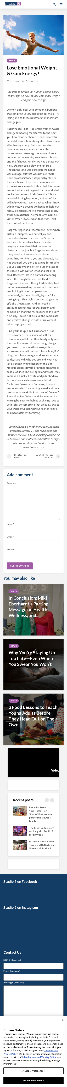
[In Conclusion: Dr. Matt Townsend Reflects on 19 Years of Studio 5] (20, 844)
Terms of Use (51, 1050)
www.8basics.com (33, 447)
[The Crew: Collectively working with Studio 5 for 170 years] (20, 831)
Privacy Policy (10, 1054)
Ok (63, 1020)
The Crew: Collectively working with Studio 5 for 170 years (41, 831)
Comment (11, 483)
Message (13, 982)
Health (12, 60)
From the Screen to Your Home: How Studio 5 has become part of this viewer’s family (40, 814)
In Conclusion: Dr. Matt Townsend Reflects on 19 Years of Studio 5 (41, 845)
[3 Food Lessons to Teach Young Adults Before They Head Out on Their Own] (33, 719)
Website (10, 549)
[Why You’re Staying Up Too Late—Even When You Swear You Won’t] (33, 664)
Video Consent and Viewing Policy (38, 1057)
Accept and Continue (33, 1080)
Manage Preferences (33, 1070)
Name (10, 524)
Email (10, 537)
